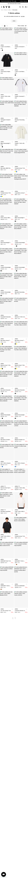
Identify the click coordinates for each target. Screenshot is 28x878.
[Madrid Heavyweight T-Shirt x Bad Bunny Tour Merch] (7, 403)
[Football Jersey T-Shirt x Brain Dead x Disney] (7, 182)
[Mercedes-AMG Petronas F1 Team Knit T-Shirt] (7, 157)
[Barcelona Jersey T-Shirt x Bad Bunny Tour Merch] (7, 329)
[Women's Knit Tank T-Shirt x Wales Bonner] (7, 477)
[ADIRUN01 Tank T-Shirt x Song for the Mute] (7, 550)
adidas (14, 20)
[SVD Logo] (6, 7)
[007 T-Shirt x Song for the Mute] (7, 452)
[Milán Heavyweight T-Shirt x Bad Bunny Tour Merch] (7, 132)
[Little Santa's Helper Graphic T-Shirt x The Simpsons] (7, 60)
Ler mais (22, 16)
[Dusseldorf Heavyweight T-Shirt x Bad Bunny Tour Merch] (7, 305)
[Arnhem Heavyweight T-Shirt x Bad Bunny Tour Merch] (7, 281)
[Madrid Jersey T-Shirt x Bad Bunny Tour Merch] (7, 354)
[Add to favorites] (12, 45)
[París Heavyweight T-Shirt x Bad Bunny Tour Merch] (7, 231)
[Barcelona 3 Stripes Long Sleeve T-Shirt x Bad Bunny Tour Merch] (7, 428)
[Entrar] (23, 7)
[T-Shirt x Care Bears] (7, 35)
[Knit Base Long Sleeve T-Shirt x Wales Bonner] (7, 500)
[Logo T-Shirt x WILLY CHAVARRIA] (7, 525)
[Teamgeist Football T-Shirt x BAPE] (7, 108)
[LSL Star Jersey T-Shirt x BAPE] (7, 599)
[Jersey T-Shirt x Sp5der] (7, 85)
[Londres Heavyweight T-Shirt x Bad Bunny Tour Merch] (7, 256)
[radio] (2, 26)
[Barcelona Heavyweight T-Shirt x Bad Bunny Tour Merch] (7, 379)
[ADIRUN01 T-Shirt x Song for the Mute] (7, 574)
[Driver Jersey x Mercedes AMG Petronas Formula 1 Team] (7, 206)
